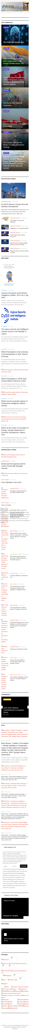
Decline (7, 526)
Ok (2, 526)
